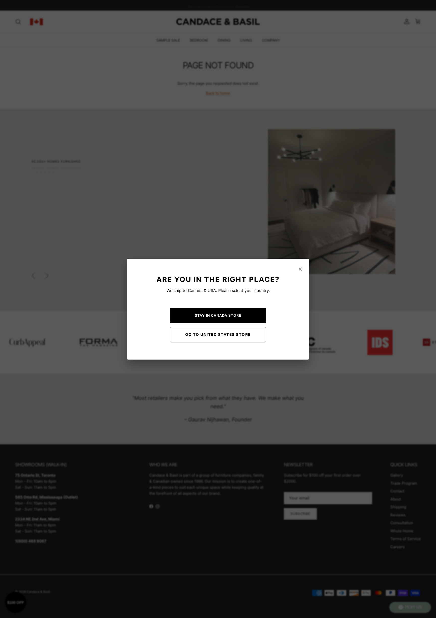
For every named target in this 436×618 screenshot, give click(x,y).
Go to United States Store (218, 334)
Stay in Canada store (218, 315)
